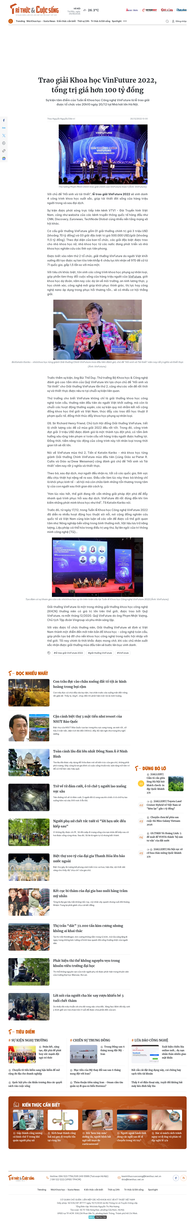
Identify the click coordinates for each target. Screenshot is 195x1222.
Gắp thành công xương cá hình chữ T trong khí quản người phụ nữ (27, 1137)
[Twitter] (4, 135)
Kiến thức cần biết (66, 21)
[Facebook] (4, 120)
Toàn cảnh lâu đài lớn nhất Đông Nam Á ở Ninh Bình (90, 754)
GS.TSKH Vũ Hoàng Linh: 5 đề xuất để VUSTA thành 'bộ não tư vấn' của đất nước (165, 837)
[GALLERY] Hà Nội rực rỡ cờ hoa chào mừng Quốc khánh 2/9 (165, 853)
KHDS (132, 10)
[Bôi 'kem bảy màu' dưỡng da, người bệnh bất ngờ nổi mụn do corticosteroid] (97, 1120)
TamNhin (182, 10)
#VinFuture (123, 653)
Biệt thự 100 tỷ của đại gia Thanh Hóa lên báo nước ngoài (89, 858)
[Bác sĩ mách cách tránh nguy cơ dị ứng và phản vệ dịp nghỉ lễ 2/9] (167, 1120)
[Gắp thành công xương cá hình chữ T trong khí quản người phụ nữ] (28, 1120)
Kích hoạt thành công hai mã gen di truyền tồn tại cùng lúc (62, 1137)
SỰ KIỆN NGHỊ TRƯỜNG (29, 1040)
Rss (184, 1178)
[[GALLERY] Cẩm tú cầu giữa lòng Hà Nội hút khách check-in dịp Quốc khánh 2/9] (176, 783)
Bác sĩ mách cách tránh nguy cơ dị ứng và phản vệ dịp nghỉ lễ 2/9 (167, 1137)
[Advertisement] (97, 48)
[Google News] (4, 158)
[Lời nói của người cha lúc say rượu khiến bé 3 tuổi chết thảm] (29, 1006)
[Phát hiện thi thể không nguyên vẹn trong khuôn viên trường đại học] (29, 972)
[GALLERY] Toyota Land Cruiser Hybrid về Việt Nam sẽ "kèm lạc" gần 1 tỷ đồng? (164, 805)
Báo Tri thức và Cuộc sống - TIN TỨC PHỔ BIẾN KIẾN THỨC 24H (34, 10)
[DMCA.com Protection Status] (97, 1217)
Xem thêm (125, 21)
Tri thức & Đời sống (100, 21)
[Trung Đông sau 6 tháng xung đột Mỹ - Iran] (83, 1054)
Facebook (176, 1178)
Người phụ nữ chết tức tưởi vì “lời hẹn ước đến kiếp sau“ (89, 823)
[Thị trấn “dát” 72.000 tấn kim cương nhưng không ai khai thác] (29, 937)
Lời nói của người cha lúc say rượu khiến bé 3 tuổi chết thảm (88, 998)
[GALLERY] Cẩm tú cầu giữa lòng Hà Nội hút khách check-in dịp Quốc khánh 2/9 (156, 783)
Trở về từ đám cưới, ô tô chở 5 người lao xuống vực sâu (89, 788)
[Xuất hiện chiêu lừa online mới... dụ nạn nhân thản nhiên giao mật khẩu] (145, 1054)
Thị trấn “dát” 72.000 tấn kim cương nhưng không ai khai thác (88, 928)
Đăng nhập (181, 21)
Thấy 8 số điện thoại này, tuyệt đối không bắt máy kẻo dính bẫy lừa (157, 1084)
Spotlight (117, 21)
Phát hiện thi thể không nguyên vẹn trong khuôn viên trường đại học (86, 963)
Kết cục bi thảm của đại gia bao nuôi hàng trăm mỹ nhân (90, 893)
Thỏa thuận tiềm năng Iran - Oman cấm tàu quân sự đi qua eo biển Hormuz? (96, 1084)
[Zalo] (4, 128)
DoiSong (167, 10)
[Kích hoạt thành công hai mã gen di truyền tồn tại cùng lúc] (63, 1120)
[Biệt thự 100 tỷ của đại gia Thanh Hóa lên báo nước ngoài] (29, 867)
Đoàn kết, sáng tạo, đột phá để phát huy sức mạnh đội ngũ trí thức (50, 1052)
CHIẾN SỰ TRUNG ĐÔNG (91, 1040)
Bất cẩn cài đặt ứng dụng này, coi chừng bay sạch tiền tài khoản (156, 1072)
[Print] (4, 143)
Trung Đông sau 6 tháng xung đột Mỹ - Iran (112, 1050)
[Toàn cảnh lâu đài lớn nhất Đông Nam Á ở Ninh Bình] (29, 762)
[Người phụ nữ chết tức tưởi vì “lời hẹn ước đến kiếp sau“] (29, 832)
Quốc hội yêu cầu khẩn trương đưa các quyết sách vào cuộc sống (35, 1084)
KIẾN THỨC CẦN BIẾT (41, 1105)
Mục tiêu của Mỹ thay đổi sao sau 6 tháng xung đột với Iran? (95, 1072)
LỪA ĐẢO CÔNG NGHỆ (151, 1040)
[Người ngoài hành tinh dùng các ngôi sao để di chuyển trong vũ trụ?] (132, 1120)
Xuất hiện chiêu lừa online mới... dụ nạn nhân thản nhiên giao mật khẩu (174, 1052)
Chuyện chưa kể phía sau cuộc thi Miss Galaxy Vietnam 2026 (163, 821)
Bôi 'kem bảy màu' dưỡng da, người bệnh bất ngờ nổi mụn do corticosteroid (96, 1139)
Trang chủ (10, 21)
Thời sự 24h (83, 21)
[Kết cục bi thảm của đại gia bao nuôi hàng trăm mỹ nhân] (29, 902)
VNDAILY (149, 10)
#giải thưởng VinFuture (100, 653)
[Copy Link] (4, 151)
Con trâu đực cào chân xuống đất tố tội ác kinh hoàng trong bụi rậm (89, 684)
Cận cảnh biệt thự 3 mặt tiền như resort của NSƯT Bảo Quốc (87, 719)
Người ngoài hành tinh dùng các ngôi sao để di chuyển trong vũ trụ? (131, 1137)
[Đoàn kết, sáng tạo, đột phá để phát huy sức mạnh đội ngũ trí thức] (22, 1054)
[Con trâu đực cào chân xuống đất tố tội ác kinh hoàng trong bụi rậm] (29, 692)
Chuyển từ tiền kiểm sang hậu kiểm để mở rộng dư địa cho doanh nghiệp (34, 1072)
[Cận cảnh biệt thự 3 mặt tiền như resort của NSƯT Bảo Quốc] (29, 727)
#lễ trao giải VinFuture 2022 (68, 653)
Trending (20, 21)
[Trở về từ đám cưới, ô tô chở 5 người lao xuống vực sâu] (29, 797)
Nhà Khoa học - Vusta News (41, 21)
